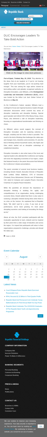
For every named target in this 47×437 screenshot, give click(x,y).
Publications (9, 392)
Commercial (15, 5)
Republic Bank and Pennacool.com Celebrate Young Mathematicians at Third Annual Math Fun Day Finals (24, 301)
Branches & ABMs (16, 2)
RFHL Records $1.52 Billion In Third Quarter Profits (23, 296)
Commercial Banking (12, 372)
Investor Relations (11, 353)
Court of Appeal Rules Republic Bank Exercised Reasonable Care (22, 291)
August (23, 256)
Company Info (5, 2)
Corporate (25, 5)
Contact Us (26, 2)
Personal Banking (11, 370)
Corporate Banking (12, 375)
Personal (5, 5)
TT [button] (43, 5)
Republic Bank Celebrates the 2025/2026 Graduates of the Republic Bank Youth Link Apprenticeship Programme (24, 308)
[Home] (14, 11)
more (40, 316)
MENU (3, 27)
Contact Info (9, 408)
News (19, 46)
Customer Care (10, 411)
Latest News (10, 284)
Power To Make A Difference (15, 356)
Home (14, 46)
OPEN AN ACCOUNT (23, 19)
